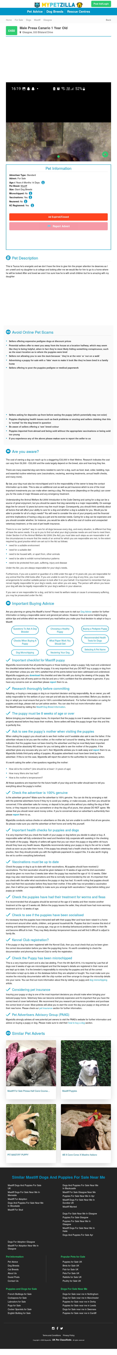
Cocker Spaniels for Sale (20, 1309)
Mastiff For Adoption (17, 1198)
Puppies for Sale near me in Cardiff (79, 1313)
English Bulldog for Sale (19, 1313)
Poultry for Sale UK (72, 1280)
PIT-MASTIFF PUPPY (17, 1154)
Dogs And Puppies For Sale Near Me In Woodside (25, 1204)
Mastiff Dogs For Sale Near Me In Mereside (24, 1194)
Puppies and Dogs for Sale (21, 1289)
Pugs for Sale (14, 1305)
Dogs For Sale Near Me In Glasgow (80, 1213)
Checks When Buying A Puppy (25, 642)
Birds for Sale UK (71, 1265)
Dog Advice (86, 611)
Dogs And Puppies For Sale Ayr (78, 1234)
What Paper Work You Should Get (60, 642)
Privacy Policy (68, 1335)
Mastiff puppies (69, 1090)
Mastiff (24, 185)
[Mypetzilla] (58, 5)
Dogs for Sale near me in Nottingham (80, 1293)
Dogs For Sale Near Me (74, 1289)
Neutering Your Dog (60, 652)
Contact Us (13, 1280)
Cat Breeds (13, 1269)
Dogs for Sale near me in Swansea (79, 1309)
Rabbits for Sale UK (72, 1277)
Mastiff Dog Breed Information (50, 706)
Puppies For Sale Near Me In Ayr (78, 1195)
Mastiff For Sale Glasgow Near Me (79, 1192)
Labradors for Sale (17, 1301)
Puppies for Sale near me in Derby (79, 1301)
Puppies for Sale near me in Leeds (79, 1305)
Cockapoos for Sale (17, 1297)
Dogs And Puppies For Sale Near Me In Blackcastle (80, 1187)
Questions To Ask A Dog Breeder (25, 630)
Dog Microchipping (25, 652)
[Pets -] (31, 1063)
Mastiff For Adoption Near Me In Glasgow (23, 1247)
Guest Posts (14, 1277)
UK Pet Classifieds (61, 1339)
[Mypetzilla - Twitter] (61, 1328)
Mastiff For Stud (15, 1209)
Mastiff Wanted (70, 1206)
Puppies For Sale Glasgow (75, 1217)
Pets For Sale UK (71, 1273)
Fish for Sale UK (70, 1269)
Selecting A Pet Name (95, 649)
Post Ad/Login (101, 3)
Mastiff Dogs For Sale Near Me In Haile (79, 1229)
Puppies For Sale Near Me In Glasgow (77, 1223)
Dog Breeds (13, 1265)
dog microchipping (98, 979)
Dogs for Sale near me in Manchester (81, 1297)
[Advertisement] (58, 57)
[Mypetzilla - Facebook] (57, 1328)
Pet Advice (13, 1261)
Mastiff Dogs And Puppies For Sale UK (24, 1187)
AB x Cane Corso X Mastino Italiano (79, 1154)
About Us (12, 1273)
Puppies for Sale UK (72, 1261)
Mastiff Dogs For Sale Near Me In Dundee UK (79, 1201)
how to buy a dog (76, 1022)
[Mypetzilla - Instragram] (53, 1328)
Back (108, 19)
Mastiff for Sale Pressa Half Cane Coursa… (28, 1090)
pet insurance (45, 1008)
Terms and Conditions (52, 1335)
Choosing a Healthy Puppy (60, 630)
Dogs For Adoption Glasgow (21, 1241)
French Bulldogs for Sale (20, 1293)
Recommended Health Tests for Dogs (95, 639)
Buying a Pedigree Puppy (95, 628)
